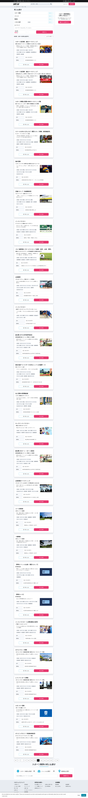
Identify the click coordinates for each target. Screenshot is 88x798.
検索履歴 (67, 784)
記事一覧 (26, 788)
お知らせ (16, 790)
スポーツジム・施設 (29, 141)
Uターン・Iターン (20, 203)
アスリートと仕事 (34, 112)
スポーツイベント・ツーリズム (25, 139)
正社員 (29, 22)
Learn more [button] (4, 796)
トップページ (17, 6)
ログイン (65, 4)
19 (31, 760)
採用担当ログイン (38, 788)
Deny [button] (79, 795)
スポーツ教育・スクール (21, 52)
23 (44, 760)
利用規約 (26, 784)
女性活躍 (22, 54)
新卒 (31, 201)
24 (47, 760)
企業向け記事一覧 (48, 784)
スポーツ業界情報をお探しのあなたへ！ (64, 14)
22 (41, 760)
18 (28, 760)
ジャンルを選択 (45, 771)
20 (35, 760)
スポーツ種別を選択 (26, 771)
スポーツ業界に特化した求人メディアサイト (22, 1)
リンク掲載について (39, 786)
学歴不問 (18, 54)
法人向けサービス (20, 173)
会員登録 (72, 4)
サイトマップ (27, 786)
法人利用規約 (47, 786)
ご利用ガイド (16, 784)
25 (51, 760)
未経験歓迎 (28, 52)
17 (25, 760)
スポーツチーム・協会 (24, 50)
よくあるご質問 (17, 786)
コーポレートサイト (28, 790)
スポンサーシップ (35, 285)
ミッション (16, 791)
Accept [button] (83, 795)
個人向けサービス (27, 144)
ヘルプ (73, 1)
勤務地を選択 (65, 771)
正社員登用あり (33, 52)
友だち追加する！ (65, 22)
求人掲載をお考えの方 (67, 1)
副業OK (18, 144)
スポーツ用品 (22, 169)
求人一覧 (16, 788)
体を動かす (19, 231)
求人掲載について (38, 784)
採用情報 (26, 791)
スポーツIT (30, 50)
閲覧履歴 (57, 784)
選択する (50, 13)
